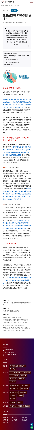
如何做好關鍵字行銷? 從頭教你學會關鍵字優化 (16, 328)
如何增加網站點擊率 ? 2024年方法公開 (14, 330)
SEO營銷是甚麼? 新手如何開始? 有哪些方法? (16, 320)
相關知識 (9, 6)
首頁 (4, 6)
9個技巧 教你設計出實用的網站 (12, 317)
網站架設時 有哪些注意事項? (11, 311)
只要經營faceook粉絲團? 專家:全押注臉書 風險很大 (17, 303)
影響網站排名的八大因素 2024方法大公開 (15, 322)
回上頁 (14, 10)
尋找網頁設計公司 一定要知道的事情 (13, 325)
